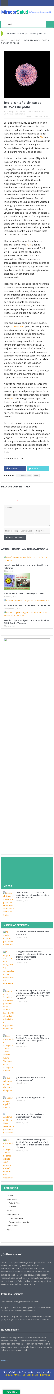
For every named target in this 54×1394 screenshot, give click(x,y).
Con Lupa (11, 1195)
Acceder (4, 1360)
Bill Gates (18, 326)
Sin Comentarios (21, 114)
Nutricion (12, 1206)
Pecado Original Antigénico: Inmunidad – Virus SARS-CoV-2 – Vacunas (26, 621)
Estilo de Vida (14, 1203)
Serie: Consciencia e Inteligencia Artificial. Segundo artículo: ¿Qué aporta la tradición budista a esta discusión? (32, 1143)
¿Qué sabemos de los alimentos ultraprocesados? (31, 1078)
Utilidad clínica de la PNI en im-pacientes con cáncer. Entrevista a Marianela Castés (32, 895)
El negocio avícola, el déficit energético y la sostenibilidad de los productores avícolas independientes (33, 955)
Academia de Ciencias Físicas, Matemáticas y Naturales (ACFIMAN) (30, 1117)
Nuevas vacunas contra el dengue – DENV (24, 593)
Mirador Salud (21, 111)
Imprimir (28, 116)
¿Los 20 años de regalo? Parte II (31, 1097)
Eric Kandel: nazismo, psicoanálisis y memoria (26, 33)
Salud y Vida (12, 1199)
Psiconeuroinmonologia (19, 1222)
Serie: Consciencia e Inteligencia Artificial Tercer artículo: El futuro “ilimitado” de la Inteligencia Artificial (32, 1039)
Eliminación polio (24, 475)
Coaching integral (16, 1218)
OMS (42, 137)
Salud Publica (12, 1225)
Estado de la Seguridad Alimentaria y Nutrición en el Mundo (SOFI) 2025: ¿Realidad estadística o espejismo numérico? (33, 994)
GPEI (29, 244)
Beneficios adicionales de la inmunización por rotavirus (26, 566)
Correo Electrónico (42, 116)
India (36, 475)
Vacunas (10, 114)
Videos (9, 1229)
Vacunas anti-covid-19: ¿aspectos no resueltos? (27, 605)
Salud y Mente (13, 1214)
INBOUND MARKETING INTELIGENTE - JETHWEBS (27, 1375)
